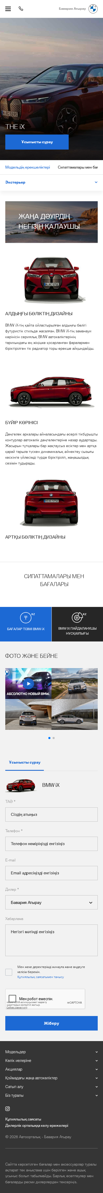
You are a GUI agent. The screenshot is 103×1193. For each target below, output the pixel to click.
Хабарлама (14, 919)
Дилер (12, 890)
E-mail (10, 860)
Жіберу (51, 1023)
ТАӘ (10, 802)
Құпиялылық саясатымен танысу (40, 977)
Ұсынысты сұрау (37, 142)
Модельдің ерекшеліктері (27, 167)
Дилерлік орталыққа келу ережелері (36, 1126)
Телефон (14, 831)
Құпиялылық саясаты (23, 1119)
